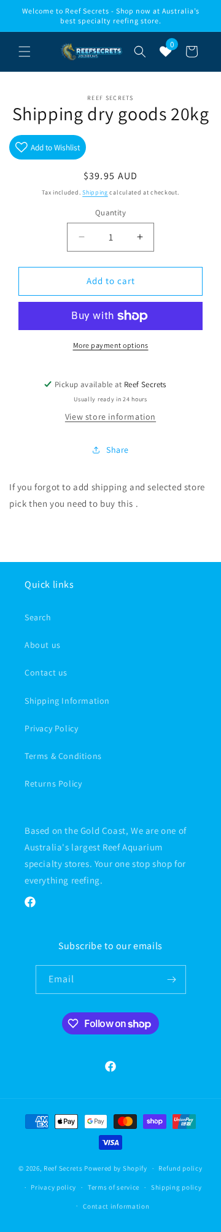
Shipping (95, 192)
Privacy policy (53, 1187)
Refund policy (180, 1168)
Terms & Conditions (63, 755)
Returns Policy (53, 783)
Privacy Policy (51, 728)
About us (43, 644)
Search (38, 617)
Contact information (116, 1206)
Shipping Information (67, 700)
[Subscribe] (171, 979)
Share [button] (117, 449)
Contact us (46, 672)
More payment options (111, 345)
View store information (110, 416)
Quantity (110, 212)
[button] (24, 51)
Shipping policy (176, 1187)
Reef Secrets (64, 1168)
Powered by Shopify (115, 1168)
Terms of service (113, 1187)
